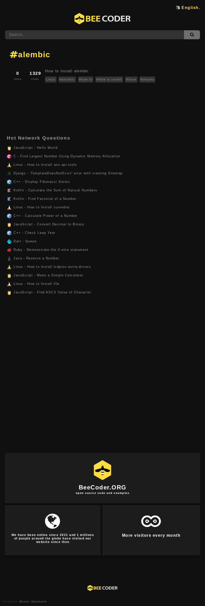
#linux (131, 79)
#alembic (67, 79)
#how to (85, 79)
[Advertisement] (102, 98)
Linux (51, 79)
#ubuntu (147, 79)
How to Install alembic (68, 71)
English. (191, 8)
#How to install (109, 79)
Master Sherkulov (32, 601)
